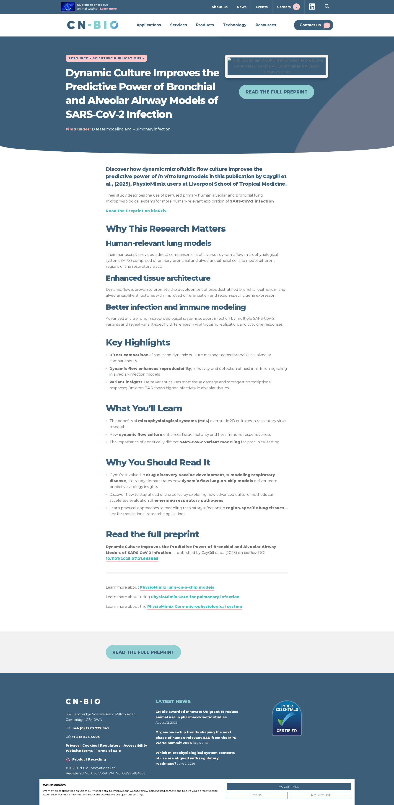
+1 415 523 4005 (86, 737)
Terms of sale (108, 751)
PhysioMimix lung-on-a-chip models (177, 587)
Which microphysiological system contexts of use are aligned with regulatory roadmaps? (195, 758)
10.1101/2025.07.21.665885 (132, 558)
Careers (287, 7)
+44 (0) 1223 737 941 (90, 728)
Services (178, 25)
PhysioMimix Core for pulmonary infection (195, 597)
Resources (266, 25)
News (241, 7)
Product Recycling (89, 759)
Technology (234, 25)
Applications (149, 25)
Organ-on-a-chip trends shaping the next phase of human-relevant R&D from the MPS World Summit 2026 (196, 737)
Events (262, 7)
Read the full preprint (277, 92)
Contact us (310, 25)
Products (205, 25)
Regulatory (110, 745)
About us (220, 7)
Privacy (72, 745)
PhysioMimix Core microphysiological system (194, 606)
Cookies (89, 745)
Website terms (79, 751)
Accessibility (135, 745)
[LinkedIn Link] (312, 7)
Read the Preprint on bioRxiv (136, 211)
